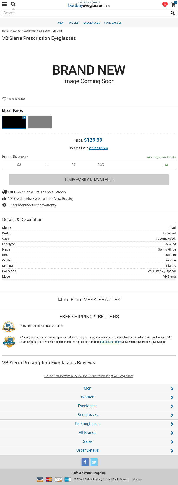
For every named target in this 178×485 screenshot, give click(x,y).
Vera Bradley (43, 30)
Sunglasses (113, 22)
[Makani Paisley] (14, 122)
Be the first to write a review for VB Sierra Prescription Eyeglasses (89, 376)
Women (74, 22)
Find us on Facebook (85, 462)
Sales (87, 442)
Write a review (98, 148)
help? (24, 156)
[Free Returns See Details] (8, 343)
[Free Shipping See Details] (8, 327)
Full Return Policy (110, 342)
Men (61, 22)
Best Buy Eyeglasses (89, 4)
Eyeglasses (91, 22)
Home (5, 30)
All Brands (87, 433)
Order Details (87, 450)
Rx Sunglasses (87, 424)
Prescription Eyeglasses (22, 30)
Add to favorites (15, 98)
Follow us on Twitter (94, 462)
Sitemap (137, 479)
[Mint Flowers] (40, 122)
